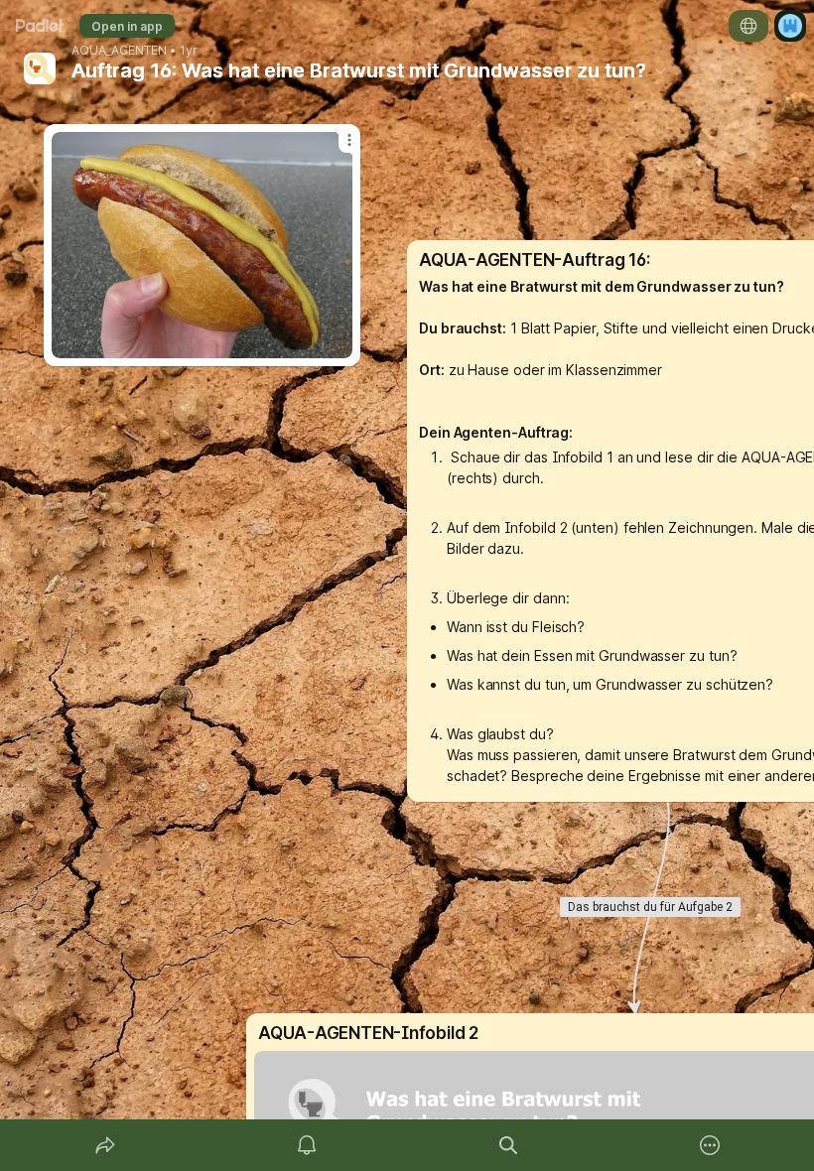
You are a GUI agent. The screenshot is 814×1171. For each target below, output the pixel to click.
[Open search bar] (508, 1145)
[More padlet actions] (710, 1145)
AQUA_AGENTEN (119, 51)
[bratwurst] (202, 245)
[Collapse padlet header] (660, 70)
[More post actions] (336, 148)
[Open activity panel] (307, 1145)
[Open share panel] (105, 1145)
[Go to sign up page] (790, 26)
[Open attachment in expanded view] (202, 245)
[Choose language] (748, 26)
